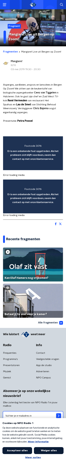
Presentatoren (11, 365)
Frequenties (9, 353)
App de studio (44, 365)
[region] (33, 153)
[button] (5, 5)
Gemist (7, 377)
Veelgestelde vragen (47, 359)
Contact (40, 353)
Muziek (7, 371)
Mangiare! (16, 61)
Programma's (10, 359)
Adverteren (42, 371)
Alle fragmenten (48, 322)
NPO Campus (43, 377)
